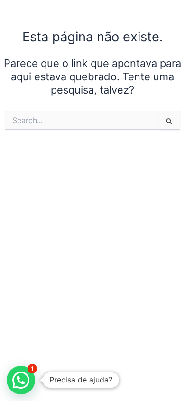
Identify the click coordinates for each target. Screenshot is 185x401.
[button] (21, 380)
